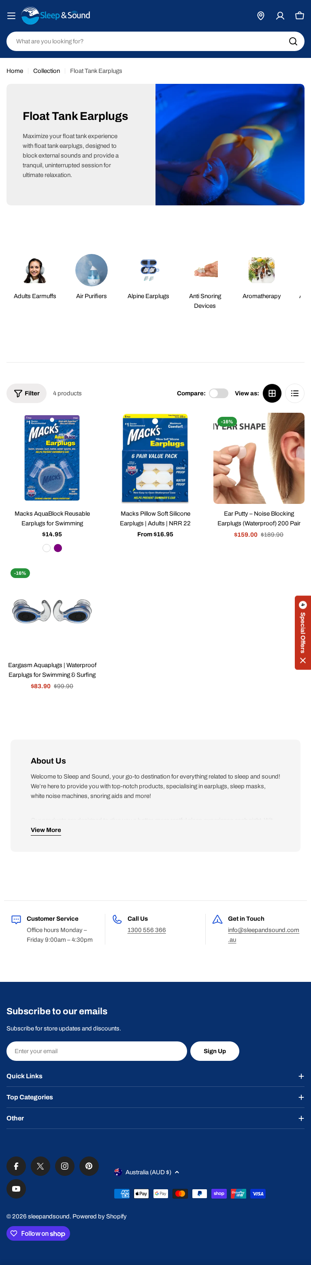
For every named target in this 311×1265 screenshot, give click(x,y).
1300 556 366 (147, 930)
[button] (303, 632)
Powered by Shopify (99, 1216)
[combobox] (155, 41)
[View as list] (295, 393)
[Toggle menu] (11, 16)
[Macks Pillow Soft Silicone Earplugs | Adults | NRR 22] (155, 458)
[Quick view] (86, 430)
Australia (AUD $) (148, 1172)
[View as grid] (272, 393)
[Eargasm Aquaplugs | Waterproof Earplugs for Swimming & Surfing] (52, 609)
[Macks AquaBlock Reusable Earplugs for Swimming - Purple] (58, 548)
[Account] (280, 16)
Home (14, 71)
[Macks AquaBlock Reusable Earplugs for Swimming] (52, 458)
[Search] (293, 41)
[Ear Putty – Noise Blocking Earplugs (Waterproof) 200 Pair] (259, 458)
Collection (46, 71)
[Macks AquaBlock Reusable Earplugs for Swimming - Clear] (47, 548)
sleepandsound (49, 1216)
